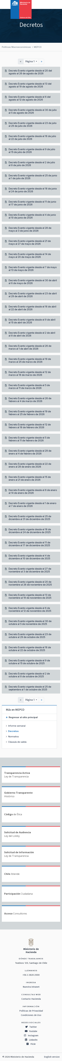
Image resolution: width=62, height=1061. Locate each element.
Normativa (13, 736)
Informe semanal (16, 725)
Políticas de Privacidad (31, 1010)
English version (52, 1056)
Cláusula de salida (17, 741)
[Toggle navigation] (47, 4)
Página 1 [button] (30, 61)
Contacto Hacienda (31, 999)
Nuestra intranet (31, 986)
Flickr (33, 1044)
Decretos (13, 731)
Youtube (33, 1031)
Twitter (33, 1027)
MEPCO (38, 47)
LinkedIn (33, 1040)
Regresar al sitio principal (23, 717)
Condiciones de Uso (31, 1015)
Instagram (33, 1035)
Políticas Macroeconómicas (16, 47)
